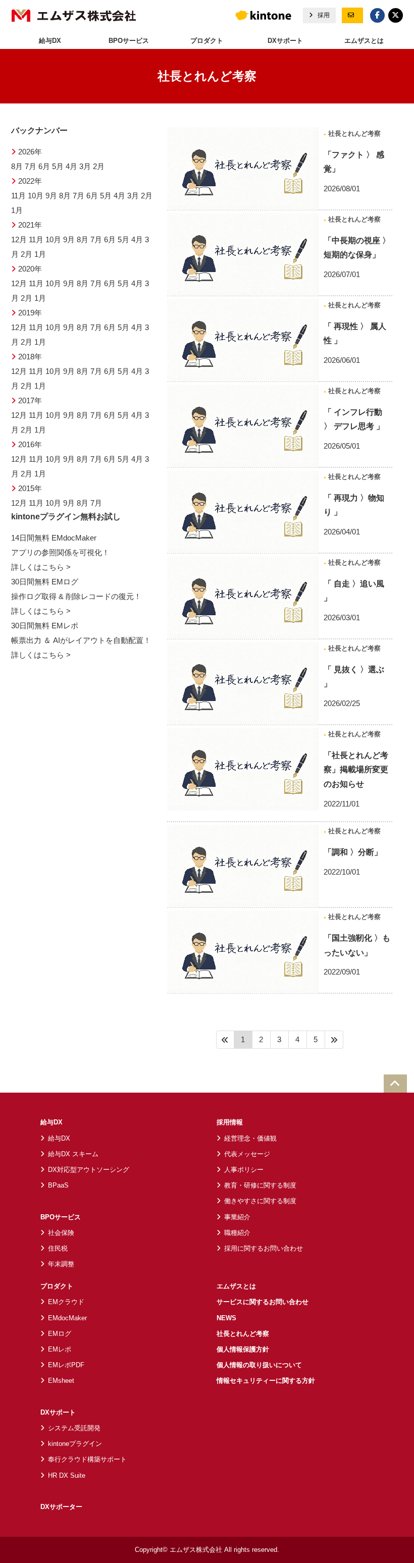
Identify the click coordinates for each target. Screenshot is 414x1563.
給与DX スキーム (73, 1154)
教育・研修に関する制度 (260, 1185)
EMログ (59, 1333)
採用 (323, 15)
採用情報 (230, 1122)
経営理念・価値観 (250, 1138)
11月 (18, 196)
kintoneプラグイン (75, 1443)
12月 (19, 240)
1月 (17, 210)
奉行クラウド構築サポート (87, 1459)
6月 (44, 167)
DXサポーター (61, 1507)
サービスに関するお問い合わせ (262, 1302)
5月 (58, 167)
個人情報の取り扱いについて (259, 1365)
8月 (17, 167)
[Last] (334, 1040)
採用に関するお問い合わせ (263, 1248)
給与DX (51, 1122)
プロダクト (56, 1286)
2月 (99, 167)
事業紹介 (237, 1217)
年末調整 (61, 1264)
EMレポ (59, 1349)
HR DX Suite (66, 1475)
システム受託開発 (74, 1428)
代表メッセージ (247, 1154)
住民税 (58, 1248)
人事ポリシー (244, 1169)
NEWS (226, 1318)
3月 (85, 167)
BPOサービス (60, 1217)
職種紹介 (237, 1232)
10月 (35, 196)
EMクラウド (66, 1302)
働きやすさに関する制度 (260, 1201)
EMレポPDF (66, 1365)
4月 (71, 167)
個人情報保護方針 (243, 1349)
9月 (51, 196)
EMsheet (61, 1380)
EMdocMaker (67, 1318)
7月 (30, 167)
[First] (225, 1040)
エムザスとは (364, 40)
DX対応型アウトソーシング (88, 1169)
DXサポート (58, 1412)
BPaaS (58, 1185)
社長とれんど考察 (353, 133)
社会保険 (61, 1232)
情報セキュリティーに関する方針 (266, 1380)
